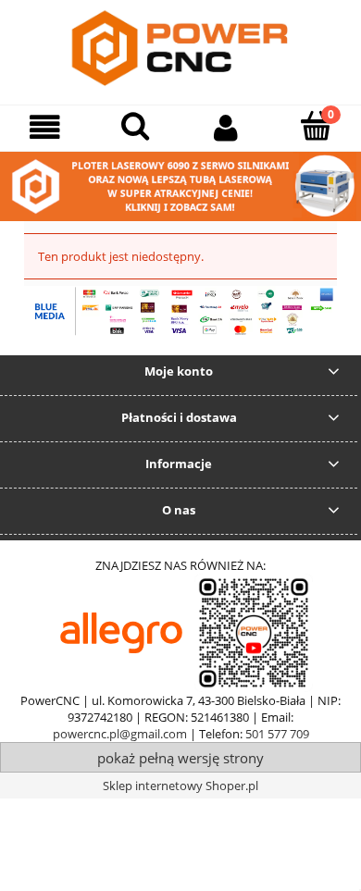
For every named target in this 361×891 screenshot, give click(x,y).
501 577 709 (277, 733)
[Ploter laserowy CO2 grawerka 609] (180, 185)
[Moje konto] (225, 127)
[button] (45, 127)
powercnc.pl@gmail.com (120, 733)
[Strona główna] (180, 50)
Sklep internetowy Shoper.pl (180, 785)
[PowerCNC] (121, 632)
